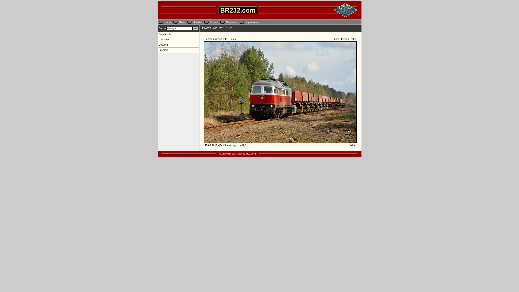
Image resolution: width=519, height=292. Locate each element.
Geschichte (165, 34)
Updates (197, 22)
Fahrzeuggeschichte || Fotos (220, 39)
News (182, 22)
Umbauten (164, 39)
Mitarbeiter (232, 22)
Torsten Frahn (348, 39)
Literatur (163, 50)
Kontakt (214, 22)
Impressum (252, 22)
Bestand (163, 44)
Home (168, 22)
